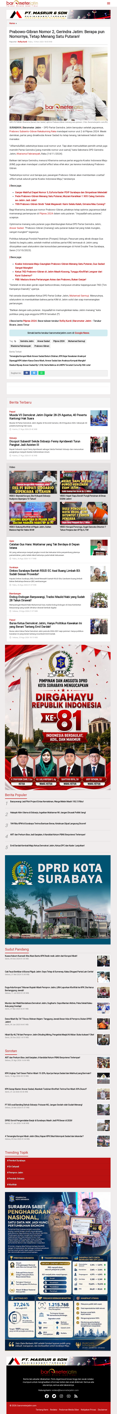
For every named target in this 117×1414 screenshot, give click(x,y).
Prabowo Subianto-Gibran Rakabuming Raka (32, 131)
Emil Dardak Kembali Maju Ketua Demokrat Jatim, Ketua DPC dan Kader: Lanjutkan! (47, 845)
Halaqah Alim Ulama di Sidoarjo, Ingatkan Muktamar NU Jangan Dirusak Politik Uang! (48, 812)
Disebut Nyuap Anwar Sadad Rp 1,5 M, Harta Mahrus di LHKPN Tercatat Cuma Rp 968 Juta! (49, 365)
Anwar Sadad (16, 228)
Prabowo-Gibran (42, 346)
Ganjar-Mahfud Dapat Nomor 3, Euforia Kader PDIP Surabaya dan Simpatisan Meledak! (61, 192)
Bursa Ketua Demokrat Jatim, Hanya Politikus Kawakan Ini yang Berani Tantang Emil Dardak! (45, 624)
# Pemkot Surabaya (16, 1160)
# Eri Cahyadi (13, 1166)
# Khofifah (12, 1184)
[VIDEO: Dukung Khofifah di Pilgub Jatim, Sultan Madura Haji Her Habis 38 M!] (33, 513)
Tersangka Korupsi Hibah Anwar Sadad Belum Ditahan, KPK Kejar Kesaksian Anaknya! (47, 356)
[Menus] (109, 3)
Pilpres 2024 (47, 213)
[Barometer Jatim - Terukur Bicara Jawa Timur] (22, 3)
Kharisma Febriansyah (28, 153)
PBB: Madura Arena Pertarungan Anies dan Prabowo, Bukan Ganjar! (50, 279)
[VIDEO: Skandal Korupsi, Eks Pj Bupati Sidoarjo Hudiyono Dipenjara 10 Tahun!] (33, 482)
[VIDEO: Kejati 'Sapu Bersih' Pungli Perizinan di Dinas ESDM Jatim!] (84, 482)
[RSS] (76, 1397)
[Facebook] (27, 373)
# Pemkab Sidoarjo (15, 1178)
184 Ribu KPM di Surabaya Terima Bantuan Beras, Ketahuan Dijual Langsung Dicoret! (48, 823)
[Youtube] (69, 1397)
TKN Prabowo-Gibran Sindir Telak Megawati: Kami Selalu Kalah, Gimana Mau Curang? (60, 204)
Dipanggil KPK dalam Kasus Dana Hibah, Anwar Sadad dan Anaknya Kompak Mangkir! (47, 360)
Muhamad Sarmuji (79, 295)
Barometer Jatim (82, 320)
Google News (82, 332)
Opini (11, 541)
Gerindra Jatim (27, 341)
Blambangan (15, 593)
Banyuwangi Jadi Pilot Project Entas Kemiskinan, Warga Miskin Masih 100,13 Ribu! (46, 801)
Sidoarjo (13, 438)
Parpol (12, 412)
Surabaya (13, 567)
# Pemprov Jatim (15, 1172)
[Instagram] (61, 1397)
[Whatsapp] (41, 373)
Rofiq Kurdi (65, 320)
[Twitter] (34, 373)
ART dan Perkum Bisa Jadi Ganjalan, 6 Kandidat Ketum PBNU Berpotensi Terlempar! (47, 834)
